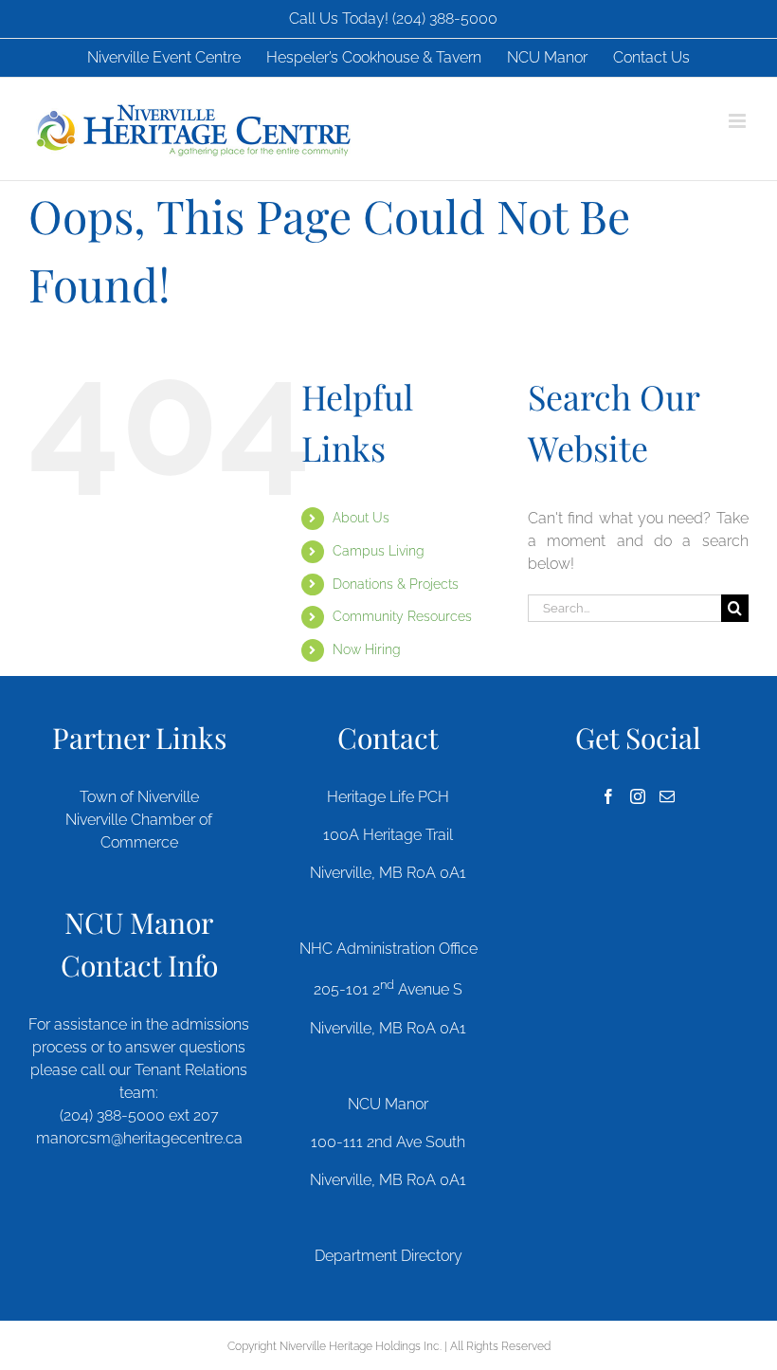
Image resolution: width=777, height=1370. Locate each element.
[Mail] (667, 796)
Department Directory (388, 1256)
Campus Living (379, 550)
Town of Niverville (139, 797)
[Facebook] (608, 796)
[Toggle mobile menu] (739, 121)
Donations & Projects (396, 584)
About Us (361, 517)
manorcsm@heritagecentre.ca (139, 1138)
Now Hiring (367, 649)
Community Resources (402, 616)
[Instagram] (637, 796)
